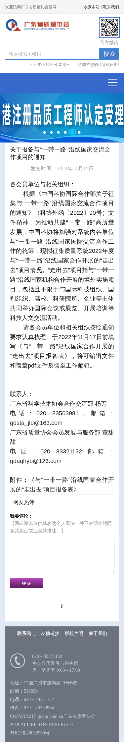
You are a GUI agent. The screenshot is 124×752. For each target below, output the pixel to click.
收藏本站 (92, 7)
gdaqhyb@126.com (36, 461)
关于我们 (98, 633)
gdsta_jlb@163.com (36, 423)
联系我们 (111, 7)
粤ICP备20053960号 (30, 732)
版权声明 (74, 633)
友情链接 (50, 633)
